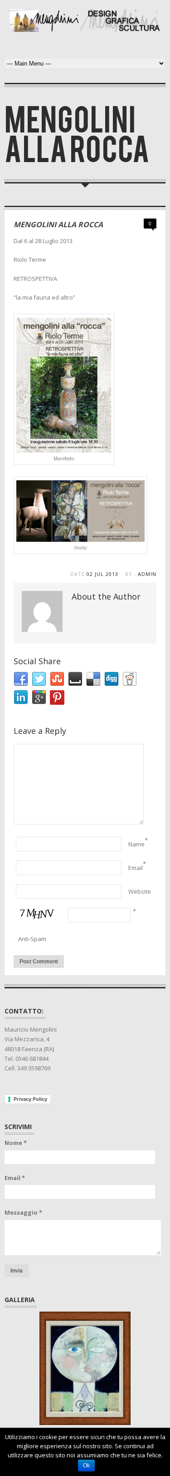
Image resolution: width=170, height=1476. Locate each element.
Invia (16, 1270)
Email (135, 868)
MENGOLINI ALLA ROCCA (58, 224)
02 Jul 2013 (102, 573)
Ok (86, 1465)
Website (139, 891)
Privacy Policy (30, 1099)
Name (136, 844)
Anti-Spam (32, 939)
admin (147, 573)
